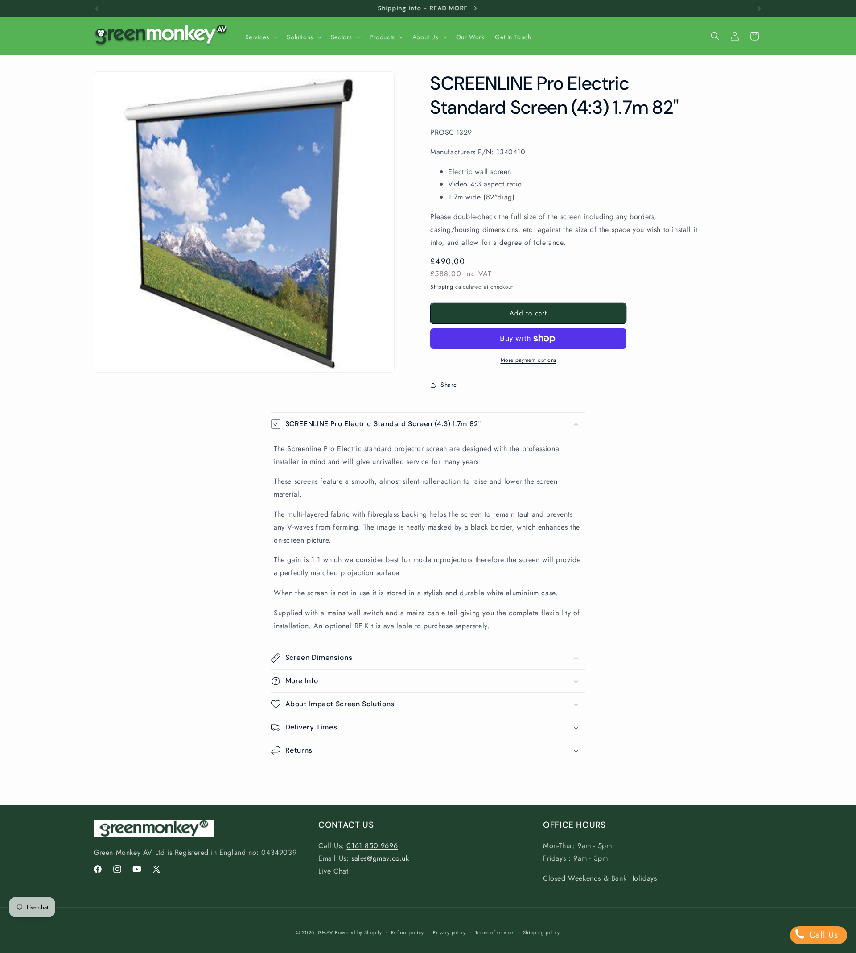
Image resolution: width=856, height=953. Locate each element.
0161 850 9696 (372, 846)
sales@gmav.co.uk (380, 858)
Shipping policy (541, 932)
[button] (261, 37)
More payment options (528, 360)
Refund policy (407, 932)
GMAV (325, 932)
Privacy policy (449, 932)
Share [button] (448, 384)
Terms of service (494, 932)
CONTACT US (346, 824)
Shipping (441, 287)
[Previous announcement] (97, 8)
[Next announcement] (759, 8)
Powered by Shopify (358, 932)
